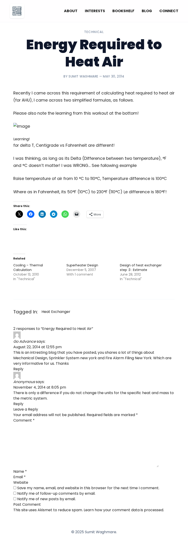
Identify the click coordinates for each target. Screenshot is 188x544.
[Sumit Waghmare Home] (17, 11)
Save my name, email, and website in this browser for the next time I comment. (88, 488)
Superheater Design (82, 265)
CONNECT (168, 11)
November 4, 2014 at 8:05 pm (39, 387)
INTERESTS (95, 11)
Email (19, 477)
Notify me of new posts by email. (46, 499)
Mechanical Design (30, 358)
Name (20, 471)
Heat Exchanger (55, 311)
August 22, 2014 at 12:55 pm (37, 347)
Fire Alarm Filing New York (128, 358)
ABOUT (70, 11)
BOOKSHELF (123, 11)
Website (20, 482)
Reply (18, 369)
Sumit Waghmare (83, 76)
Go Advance (24, 341)
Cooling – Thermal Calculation (28, 267)
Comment (24, 420)
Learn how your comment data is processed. (124, 510)
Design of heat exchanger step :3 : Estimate (141, 267)
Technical (94, 32)
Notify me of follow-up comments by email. (56, 493)
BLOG (147, 11)
